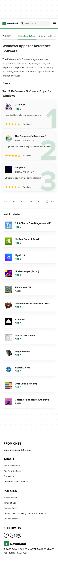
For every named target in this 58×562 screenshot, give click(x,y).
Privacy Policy (10, 497)
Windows (7, 36)
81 (14, 201)
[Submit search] (22, 23)
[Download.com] (10, 23)
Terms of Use (10, 503)
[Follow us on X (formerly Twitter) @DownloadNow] (12, 535)
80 (5, 201)
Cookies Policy (11, 508)
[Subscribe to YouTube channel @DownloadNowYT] (18, 535)
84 (39, 201)
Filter (5, 83)
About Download (12, 465)
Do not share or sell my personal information (25, 513)
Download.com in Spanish (16, 481)
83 (30, 201)
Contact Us (9, 476)
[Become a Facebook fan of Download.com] (6, 535)
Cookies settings (12, 518)
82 (22, 201)
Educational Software (27, 36)
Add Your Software (12, 471)
